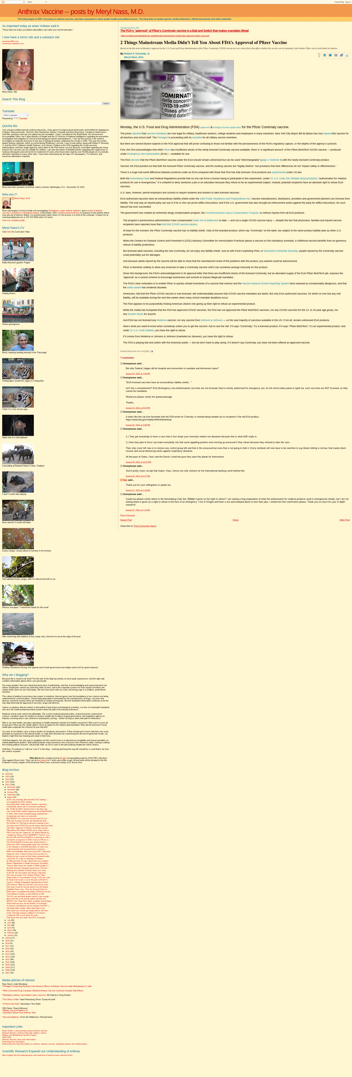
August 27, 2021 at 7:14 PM (138, 510)
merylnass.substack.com (13, 43)
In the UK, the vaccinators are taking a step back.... (27, 873)
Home (236, 520)
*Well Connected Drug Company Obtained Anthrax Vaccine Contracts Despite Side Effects (42, 991)
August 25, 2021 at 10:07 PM (138, 462)
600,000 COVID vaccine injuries (179, 224)
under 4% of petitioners (205, 220)
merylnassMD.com (10, 41)
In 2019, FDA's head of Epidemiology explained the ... (28, 814)
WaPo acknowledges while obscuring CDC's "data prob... (29, 851)
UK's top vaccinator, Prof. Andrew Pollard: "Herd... (26, 875)
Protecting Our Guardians (13, 1042)
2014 (7, 954)
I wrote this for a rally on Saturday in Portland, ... (26, 859)
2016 (7, 948)
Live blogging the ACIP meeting (19, 802)
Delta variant (134, 287)
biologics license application (227, 127)
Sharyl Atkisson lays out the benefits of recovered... (27, 903)
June (9, 923)
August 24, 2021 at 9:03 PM (138, 408)
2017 (7, 946)
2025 (7, 774)
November (11, 790)
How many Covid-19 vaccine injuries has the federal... (28, 887)
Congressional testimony (68, 213)
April (9, 928)
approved (205, 127)
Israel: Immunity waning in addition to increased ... (27, 913)
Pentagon (162, 137)
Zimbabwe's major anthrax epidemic (65, 211)
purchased (42, 760)
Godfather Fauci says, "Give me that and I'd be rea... (28, 889)
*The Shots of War (10, 999)
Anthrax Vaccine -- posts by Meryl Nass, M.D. (81, 11)
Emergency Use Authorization (143, 153)
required (327, 133)
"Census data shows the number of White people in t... (28, 866)
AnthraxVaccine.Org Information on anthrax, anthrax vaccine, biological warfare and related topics (44, 1044)
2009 (7, 967)
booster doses (135, 314)
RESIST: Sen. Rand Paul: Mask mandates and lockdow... (30, 901)
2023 (7, 779)
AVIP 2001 (6, 1037)
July (9, 920)
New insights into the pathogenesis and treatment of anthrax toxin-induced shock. (37, 1055)
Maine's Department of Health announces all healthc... (28, 863)
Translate (23, 118)
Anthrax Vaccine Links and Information (19, 1039)
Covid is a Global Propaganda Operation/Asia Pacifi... (28, 882)
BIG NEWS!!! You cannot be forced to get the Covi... (28, 819)
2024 (7, 776)
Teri (125, 480)
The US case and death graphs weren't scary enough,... (29, 896)
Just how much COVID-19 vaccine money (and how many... (30, 826)
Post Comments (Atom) (145, 526)
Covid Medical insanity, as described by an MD (25, 894)
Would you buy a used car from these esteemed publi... (29, 856)
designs (63, 758)
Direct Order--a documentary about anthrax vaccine (24, 1031)
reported (136, 133)
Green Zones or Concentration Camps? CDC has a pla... (29, 877)
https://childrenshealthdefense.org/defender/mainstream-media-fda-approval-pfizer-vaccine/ (164, 36)
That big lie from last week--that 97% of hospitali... (27, 918)
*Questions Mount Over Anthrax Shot (19, 1013)
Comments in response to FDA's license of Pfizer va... (28, 840)
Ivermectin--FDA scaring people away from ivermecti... (28, 844)
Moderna (162, 320)
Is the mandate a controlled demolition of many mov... (28, 847)
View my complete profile (13, 220)
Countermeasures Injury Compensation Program (232, 212)
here (9, 232)
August (10, 797)
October (10, 792)
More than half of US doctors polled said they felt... (27, 899)
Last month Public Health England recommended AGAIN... (30, 811)
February (11, 933)
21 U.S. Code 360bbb (142, 330)
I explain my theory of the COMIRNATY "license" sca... (29, 835)
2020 (7, 938)
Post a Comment (127, 515)
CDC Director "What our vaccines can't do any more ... (28, 885)
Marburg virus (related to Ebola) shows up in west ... (27, 870)
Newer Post (126, 520)
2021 (7, 784)
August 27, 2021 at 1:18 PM (138, 490)
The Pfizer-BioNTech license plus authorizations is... (27, 842)
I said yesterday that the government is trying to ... (27, 849)
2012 (7, 959)
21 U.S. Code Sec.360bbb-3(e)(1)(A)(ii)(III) (293, 178)
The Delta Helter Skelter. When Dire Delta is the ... (27, 908)
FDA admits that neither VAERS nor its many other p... (28, 830)
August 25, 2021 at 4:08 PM (138, 425)
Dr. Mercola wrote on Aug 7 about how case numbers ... (29, 861)
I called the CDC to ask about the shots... (23, 915)
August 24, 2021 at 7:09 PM (138, 374)
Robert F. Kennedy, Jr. (137, 53)
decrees (135, 160)
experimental (279, 172)
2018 (7, 943)
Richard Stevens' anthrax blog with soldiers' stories (24, 1033)
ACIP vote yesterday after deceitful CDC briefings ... (27, 800)
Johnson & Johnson (211, 320)
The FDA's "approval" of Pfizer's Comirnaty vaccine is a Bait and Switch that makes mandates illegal (184, 30)
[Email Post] (151, 351)
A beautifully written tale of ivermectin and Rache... (27, 807)
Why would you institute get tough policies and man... (28, 911)
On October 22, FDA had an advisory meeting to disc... (28, 823)
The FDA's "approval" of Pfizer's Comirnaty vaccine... (28, 828)
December (11, 787)
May (9, 925)
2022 (7, 782)
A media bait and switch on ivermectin (22, 816)
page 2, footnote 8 (271, 160)
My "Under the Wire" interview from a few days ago (27, 809)
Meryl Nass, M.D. (134, 57)
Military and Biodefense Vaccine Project (19, 1035)
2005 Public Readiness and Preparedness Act (225, 198)
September (11, 795)
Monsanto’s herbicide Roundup (281, 251)
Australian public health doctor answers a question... (27, 804)
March (10, 930)
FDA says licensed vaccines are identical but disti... (27, 821)
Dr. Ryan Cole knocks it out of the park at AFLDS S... (28, 880)
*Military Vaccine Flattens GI (15, 1010)
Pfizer (167, 149)
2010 (7, 965)
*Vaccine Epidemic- (11, 1017)
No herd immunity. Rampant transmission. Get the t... (28, 868)
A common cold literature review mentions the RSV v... (28, 906)
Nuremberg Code (139, 178)
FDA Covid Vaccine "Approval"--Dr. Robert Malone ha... (28, 833)
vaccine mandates (157, 133)
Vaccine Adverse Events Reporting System (265, 283)
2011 (7, 962)
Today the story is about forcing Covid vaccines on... (28, 854)
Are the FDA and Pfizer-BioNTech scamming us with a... (29, 837)
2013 (7, 957)
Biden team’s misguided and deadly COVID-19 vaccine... (29, 892)
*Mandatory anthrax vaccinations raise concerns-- (36, 995)
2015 (7, 951)
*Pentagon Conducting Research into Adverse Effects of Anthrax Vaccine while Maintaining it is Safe (47, 986)
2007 (7, 973)
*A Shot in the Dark (10, 1004)
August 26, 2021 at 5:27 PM (138, 476)
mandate (197, 137)
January (10, 935)
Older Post (344, 520)
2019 (7, 941)
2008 (7, 970)
